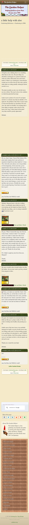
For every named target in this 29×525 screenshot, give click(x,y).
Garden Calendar (7, 452)
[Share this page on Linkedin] (12, 417)
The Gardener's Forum (9, 445)
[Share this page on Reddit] (16, 417)
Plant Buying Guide (8, 475)
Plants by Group (7, 465)
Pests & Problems (7, 482)
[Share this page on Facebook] (4, 417)
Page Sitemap (20, 516)
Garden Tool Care (7, 489)
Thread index (16, 65)
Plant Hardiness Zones (9, 479)
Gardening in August (8, 455)
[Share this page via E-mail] (25, 417)
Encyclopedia (6, 505)
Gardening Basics (7, 458)
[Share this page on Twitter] (8, 417)
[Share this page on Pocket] (20, 417)
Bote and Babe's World (20, 225)
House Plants (6, 472)
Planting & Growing (8, 462)
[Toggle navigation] (25, 2)
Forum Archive (7, 448)
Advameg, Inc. (14, 516)
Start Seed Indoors (8, 485)
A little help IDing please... (13, 62)
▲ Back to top (15, 522)
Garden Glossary (7, 492)
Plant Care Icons (7, 495)
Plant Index (6, 502)
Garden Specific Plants (9, 468)
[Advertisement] (14, 42)
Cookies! (5, 509)
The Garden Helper (10, 2)
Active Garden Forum (14, 366)
